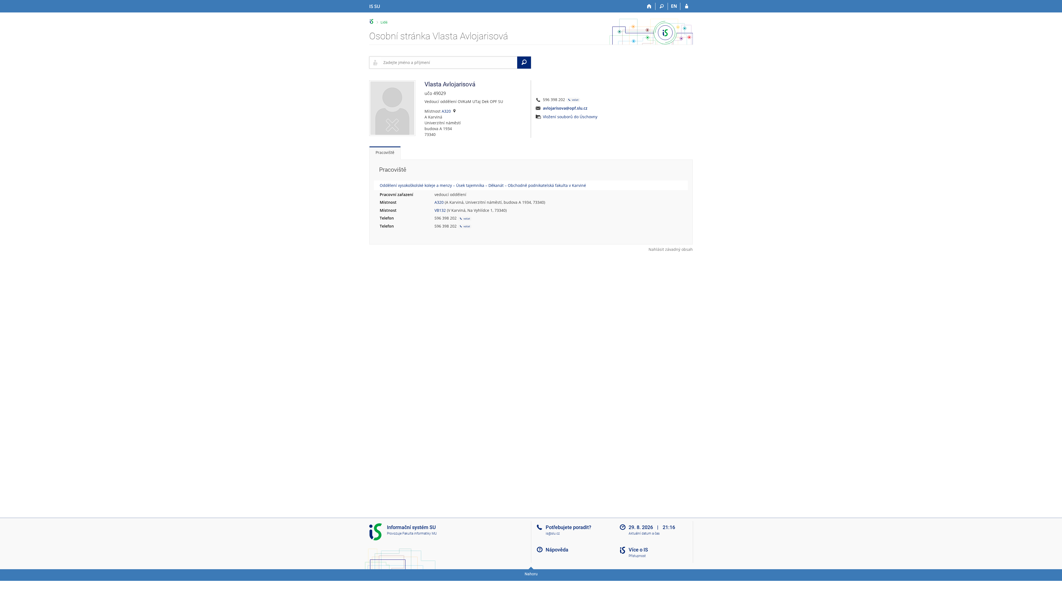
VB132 (440, 210)
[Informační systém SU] (371, 21)
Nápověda (557, 550)
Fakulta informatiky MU (419, 533)
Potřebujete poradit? (568, 527)
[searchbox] (449, 62)
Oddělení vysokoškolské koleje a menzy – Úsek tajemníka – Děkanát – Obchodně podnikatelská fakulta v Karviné (483, 185)
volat (575, 100)
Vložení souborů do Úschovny (570, 116)
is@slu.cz (553, 533)
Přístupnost (637, 556)
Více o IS (638, 550)
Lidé (384, 22)
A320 (446, 111)
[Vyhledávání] (661, 6)
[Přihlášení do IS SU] (686, 6)
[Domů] (649, 6)
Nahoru (531, 574)
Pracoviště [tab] (385, 152)
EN (674, 6)
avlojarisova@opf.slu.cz (565, 108)
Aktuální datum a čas (644, 533)
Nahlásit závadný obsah (671, 249)
